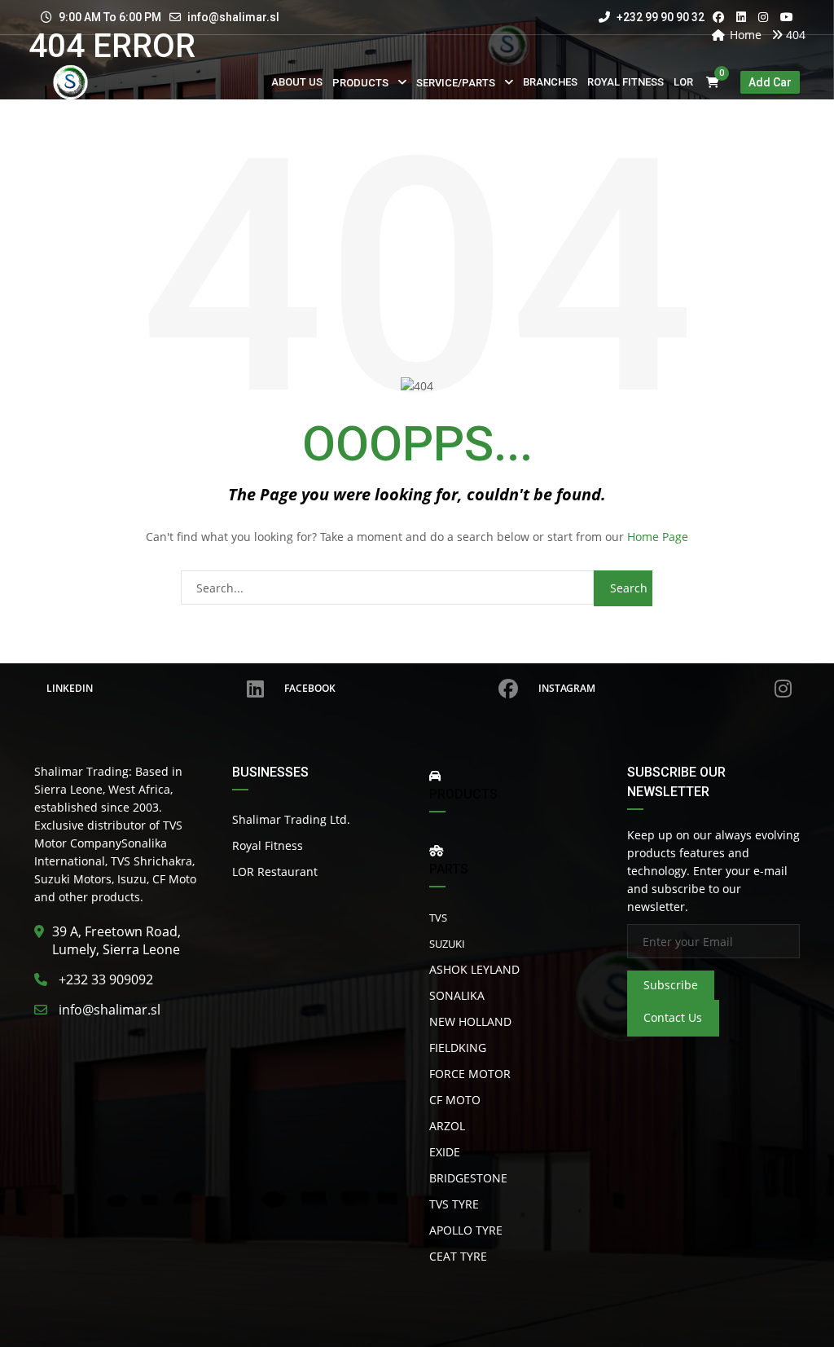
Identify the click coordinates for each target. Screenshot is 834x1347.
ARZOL (447, 1126)
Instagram (566, 688)
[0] (712, 83)
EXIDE (444, 1152)
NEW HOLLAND (470, 1021)
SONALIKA (457, 995)
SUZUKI (447, 943)
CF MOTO (455, 1099)
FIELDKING (457, 1047)
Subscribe (670, 985)
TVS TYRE (454, 1204)
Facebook (310, 688)
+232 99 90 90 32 (659, 17)
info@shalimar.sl (233, 17)
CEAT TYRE (458, 1256)
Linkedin (69, 688)
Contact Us (672, 1017)
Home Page (657, 536)
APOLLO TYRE (466, 1230)
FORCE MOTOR (470, 1073)
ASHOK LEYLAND (474, 969)
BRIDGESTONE (468, 1178)
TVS (438, 917)
